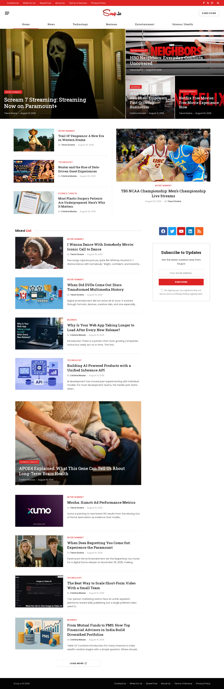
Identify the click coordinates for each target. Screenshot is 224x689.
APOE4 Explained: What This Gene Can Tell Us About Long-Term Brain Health (72, 471)
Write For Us (29, 3)
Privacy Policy (98, 3)
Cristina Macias (138, 113)
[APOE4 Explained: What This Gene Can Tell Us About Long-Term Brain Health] (78, 443)
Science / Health (182, 24)
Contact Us (13, 3)
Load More (77, 663)
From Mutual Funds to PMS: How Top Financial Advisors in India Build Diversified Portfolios (98, 630)
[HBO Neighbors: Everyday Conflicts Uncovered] (175, 52)
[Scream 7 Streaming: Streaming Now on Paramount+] (62, 74)
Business (111, 24)
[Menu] (7, 13)
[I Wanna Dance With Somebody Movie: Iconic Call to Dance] (39, 253)
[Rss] (199, 231)
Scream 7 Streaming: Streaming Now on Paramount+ (45, 102)
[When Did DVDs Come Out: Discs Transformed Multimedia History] (39, 293)
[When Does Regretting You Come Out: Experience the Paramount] (39, 551)
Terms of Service (78, 3)
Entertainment (144, 24)
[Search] (217, 3)
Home (26, 24)
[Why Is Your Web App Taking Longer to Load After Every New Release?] (39, 333)
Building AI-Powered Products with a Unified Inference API (99, 368)
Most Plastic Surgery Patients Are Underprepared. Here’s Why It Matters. (81, 202)
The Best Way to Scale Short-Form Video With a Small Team (101, 585)
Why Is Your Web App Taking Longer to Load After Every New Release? (100, 327)
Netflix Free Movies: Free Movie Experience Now (199, 102)
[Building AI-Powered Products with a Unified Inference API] (39, 374)
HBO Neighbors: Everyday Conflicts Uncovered (166, 60)
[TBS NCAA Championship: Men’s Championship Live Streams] (163, 155)
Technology (80, 24)
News (51, 24)
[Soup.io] (112, 13)
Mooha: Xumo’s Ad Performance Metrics (101, 502)
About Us (60, 3)
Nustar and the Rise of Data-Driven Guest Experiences (79, 169)
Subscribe (209, 13)
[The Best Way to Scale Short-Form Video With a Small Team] (39, 591)
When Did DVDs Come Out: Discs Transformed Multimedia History (95, 287)
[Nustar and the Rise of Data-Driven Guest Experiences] (34, 171)
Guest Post (45, 3)
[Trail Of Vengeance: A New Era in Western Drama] (34, 140)
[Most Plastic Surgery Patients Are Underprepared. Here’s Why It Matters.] (34, 202)
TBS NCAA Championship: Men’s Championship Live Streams (163, 193)
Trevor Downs (10, 113)
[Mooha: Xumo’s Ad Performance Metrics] (39, 511)
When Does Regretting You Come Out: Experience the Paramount (98, 545)
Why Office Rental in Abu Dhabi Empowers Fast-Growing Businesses (148, 100)
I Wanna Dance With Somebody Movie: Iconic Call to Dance (100, 246)
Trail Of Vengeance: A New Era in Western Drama (81, 138)
